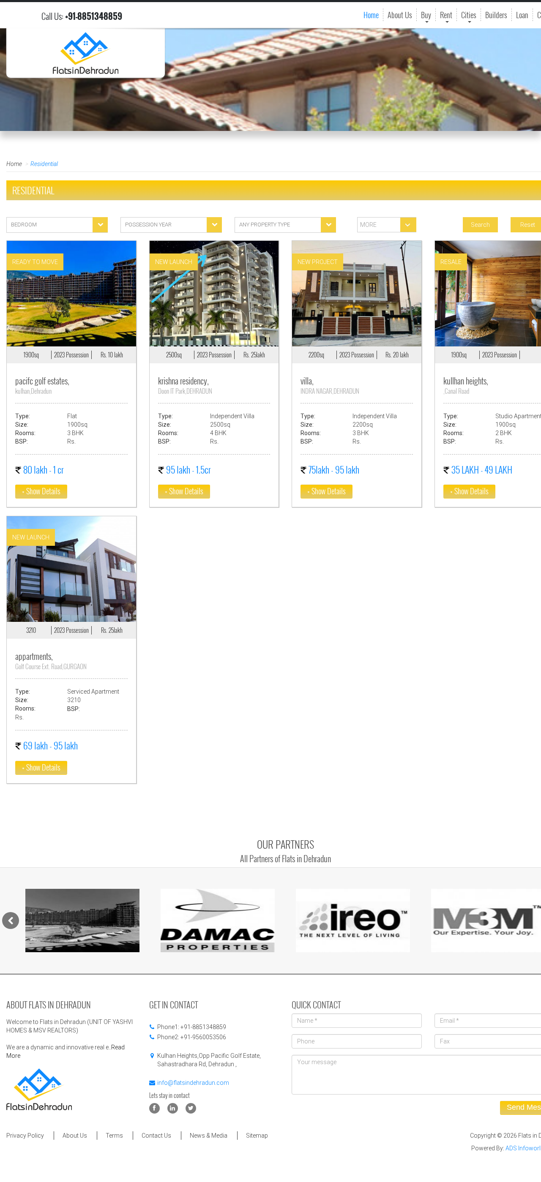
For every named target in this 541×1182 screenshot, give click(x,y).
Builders (496, 14)
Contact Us (156, 1135)
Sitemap (257, 1135)
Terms (114, 1135)
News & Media (208, 1135)
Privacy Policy (25, 1135)
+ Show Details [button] (41, 490)
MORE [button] (368, 224)
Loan (522, 14)
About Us (400, 14)
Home (371, 14)
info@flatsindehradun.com (193, 1082)
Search (480, 224)
